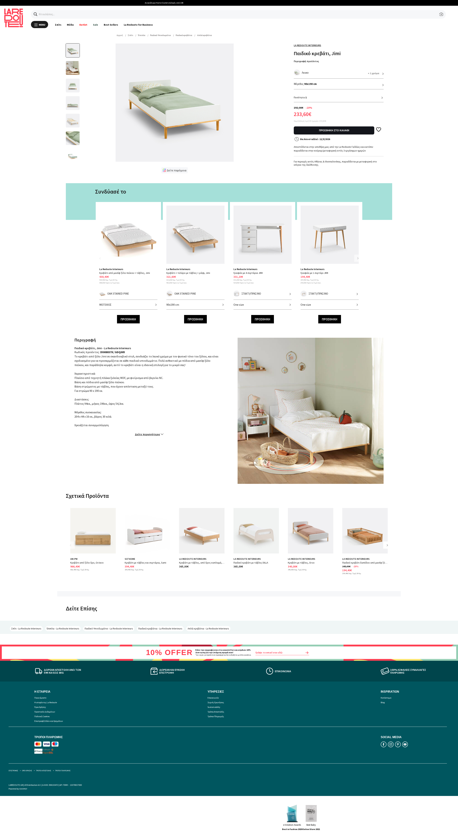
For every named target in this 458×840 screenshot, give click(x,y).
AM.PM (73, 558)
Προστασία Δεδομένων (44, 711)
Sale (95, 24)
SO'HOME (130, 558)
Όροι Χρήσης (40, 707)
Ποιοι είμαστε (40, 697)
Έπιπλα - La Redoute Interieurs (63, 628)
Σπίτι (58, 24)
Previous (102, 260)
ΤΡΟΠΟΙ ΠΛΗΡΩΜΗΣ (62, 770)
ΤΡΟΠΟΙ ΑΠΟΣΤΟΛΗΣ (43, 770)
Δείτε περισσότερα (147, 434)
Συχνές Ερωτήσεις (216, 702)
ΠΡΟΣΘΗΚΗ (128, 319)
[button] (35, 14)
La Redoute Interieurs (307, 45)
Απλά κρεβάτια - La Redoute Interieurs (208, 628)
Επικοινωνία (213, 697)
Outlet (83, 24)
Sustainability (214, 707)
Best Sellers (111, 24)
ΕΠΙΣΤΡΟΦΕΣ (13, 770)
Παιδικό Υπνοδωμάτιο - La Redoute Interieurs (109, 628)
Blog (383, 702)
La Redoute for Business (138, 24)
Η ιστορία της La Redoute (45, 702)
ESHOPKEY (23, 789)
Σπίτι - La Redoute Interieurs (26, 628)
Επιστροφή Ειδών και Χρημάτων (48, 721)
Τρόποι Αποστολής (216, 711)
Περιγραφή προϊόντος (306, 61)
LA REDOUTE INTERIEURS (192, 558)
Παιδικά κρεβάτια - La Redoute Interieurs (160, 628)
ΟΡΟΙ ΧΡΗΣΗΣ (27, 770)
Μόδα (70, 24)
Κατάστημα (386, 697)
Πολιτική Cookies (42, 716)
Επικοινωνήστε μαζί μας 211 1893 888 (229, 2)
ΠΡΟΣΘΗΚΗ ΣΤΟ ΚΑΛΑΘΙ (334, 130)
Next (357, 258)
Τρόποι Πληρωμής (216, 716)
